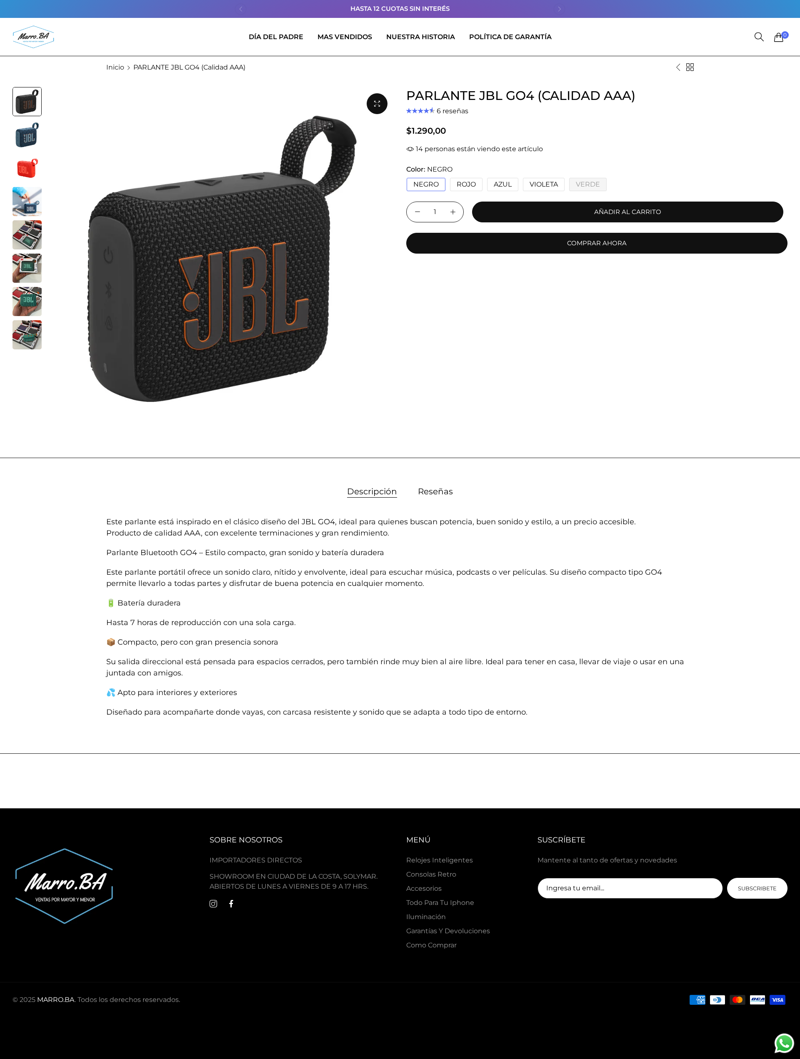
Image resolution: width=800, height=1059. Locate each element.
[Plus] (452, 211)
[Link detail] (213, 904)
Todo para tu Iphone (440, 902)
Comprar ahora (597, 243)
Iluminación (426, 916)
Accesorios (424, 888)
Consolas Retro (431, 874)
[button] (240, 9)
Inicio (115, 67)
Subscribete (757, 888)
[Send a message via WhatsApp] (784, 1043)
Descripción (372, 491)
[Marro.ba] (33, 36)
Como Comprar (431, 945)
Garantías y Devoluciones (448, 930)
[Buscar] (759, 37)
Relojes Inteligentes (439, 860)
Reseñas (435, 491)
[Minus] (417, 211)
